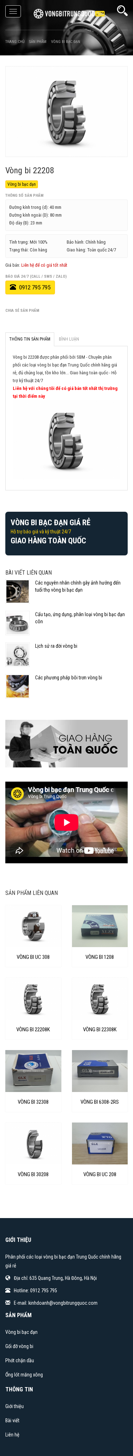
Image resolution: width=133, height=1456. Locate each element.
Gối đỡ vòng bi (19, 1346)
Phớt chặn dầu (19, 1360)
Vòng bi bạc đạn (21, 184)
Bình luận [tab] (69, 339)
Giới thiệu (14, 1406)
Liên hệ (12, 1435)
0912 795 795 (34, 287)
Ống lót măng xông (24, 1375)
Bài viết (12, 1420)
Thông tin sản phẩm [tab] (29, 339)
